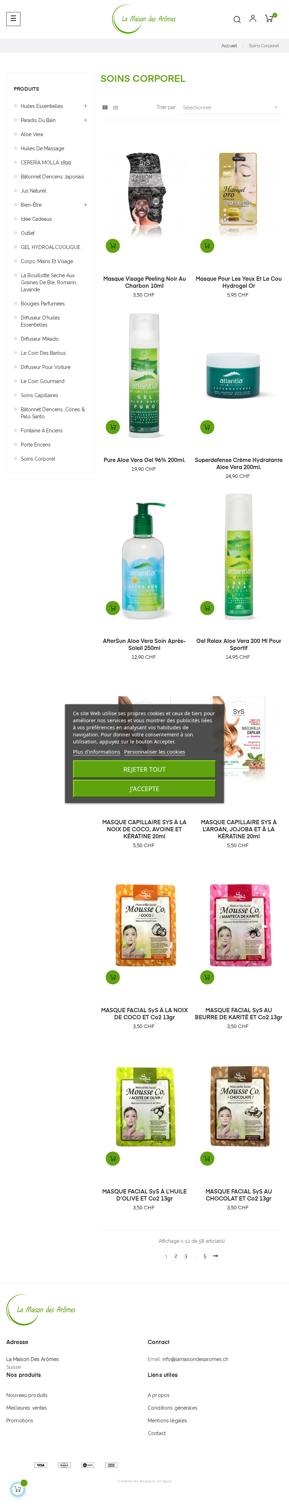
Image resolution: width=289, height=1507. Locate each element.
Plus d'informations (96, 751)
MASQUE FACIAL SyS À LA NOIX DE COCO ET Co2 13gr (144, 1014)
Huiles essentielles (42, 106)
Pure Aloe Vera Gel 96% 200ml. (144, 460)
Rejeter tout (144, 769)
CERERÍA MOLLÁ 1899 (46, 162)
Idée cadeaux (36, 219)
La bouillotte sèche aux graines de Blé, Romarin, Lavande (49, 282)
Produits (26, 89)
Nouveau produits (27, 1395)
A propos (159, 1395)
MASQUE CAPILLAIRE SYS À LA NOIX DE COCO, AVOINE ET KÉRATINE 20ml (144, 830)
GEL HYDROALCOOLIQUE (50, 247)
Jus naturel (33, 191)
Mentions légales (167, 1420)
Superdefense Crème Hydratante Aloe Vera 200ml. (239, 464)
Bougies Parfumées (43, 303)
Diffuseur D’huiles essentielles (40, 321)
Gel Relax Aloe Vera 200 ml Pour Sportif (238, 645)
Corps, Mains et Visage (47, 261)
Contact (157, 1433)
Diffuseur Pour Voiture (45, 367)
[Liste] (115, 107)
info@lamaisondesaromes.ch (195, 1359)
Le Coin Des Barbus (43, 353)
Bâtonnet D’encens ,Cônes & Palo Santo (53, 413)
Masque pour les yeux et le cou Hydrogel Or (239, 283)
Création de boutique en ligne (145, 1481)
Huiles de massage (42, 148)
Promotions (19, 1420)
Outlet (28, 233)
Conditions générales (172, 1408)
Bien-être (31, 205)
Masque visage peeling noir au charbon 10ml (144, 283)
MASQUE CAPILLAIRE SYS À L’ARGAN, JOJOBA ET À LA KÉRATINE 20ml (239, 830)
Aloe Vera (32, 134)
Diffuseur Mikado (40, 339)
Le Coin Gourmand (42, 381)
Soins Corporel (38, 459)
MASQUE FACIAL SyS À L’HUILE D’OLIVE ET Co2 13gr (144, 1195)
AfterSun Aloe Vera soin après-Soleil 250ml (144, 645)
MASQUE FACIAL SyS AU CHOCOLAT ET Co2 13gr (238, 1195)
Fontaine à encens (42, 430)
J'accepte (144, 788)
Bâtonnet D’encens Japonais (52, 177)
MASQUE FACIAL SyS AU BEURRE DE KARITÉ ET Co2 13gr (238, 1014)
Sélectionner (231, 107)
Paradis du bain (38, 120)
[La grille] (104, 107)
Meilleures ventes (26, 1408)
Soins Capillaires (39, 395)
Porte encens (36, 445)
